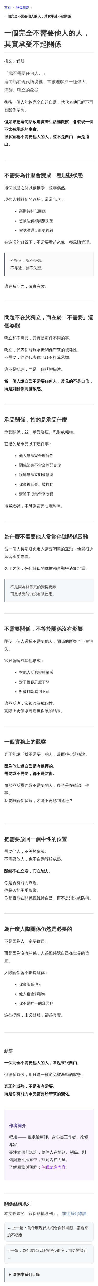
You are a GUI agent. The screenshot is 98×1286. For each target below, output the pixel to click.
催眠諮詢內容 (53, 1167)
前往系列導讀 (74, 1213)
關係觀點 (22, 7)
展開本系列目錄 (26, 1274)
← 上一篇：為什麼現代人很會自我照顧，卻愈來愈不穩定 (47, 1231)
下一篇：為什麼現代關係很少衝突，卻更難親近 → (47, 1254)
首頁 (7, 7)
